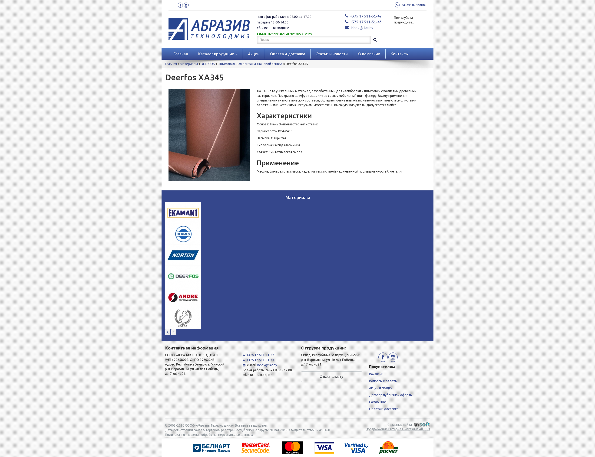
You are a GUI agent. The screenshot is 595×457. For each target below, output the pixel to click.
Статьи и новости (332, 54)
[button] (167, 332)
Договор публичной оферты (391, 395)
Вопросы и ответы (383, 381)
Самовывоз (378, 402)
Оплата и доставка (287, 54)
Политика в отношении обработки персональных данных (209, 435)
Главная (181, 54)
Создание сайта (400, 425)
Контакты (400, 54)
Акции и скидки (381, 388)
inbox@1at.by (362, 27)
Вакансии (376, 374)
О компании (369, 54)
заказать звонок (414, 5)
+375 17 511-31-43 (366, 22)
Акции (254, 54)
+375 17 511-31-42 (366, 16)
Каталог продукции (216, 54)
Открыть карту (331, 377)
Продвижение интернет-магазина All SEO (398, 429)
